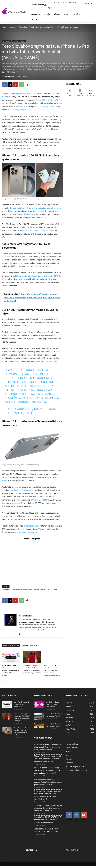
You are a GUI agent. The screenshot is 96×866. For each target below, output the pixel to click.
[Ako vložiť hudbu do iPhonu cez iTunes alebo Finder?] (39, 704)
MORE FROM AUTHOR (30, 646)
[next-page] (7, 680)
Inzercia (69, 755)
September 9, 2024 (18, 413)
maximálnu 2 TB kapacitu (22, 490)
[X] (88, 3)
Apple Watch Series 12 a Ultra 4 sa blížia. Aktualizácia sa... (21, 704)
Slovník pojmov (72, 748)
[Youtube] (91, 6)
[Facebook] (83, 3)
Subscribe (90, 90)
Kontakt (69, 759)
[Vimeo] (91, 3)
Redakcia (69, 762)
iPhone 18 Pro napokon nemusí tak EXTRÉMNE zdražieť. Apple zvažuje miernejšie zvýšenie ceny (48, 758)
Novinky (22, 41)
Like (69, 90)
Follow (80, 90)
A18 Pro (22, 106)
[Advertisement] (32, 561)
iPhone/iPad (23, 27)
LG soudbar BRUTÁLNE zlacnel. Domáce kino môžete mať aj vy (46, 830)
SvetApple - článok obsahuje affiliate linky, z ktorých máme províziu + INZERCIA (30, 589)
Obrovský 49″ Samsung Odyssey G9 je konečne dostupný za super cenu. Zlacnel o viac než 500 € (48, 808)
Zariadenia (12, 27)
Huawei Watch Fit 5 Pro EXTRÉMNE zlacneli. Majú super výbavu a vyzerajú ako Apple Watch (47, 819)
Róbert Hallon (9, 76)
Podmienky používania (75, 766)
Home (4, 27)
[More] (27, 84)
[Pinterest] (15, 84)
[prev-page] (3, 680)
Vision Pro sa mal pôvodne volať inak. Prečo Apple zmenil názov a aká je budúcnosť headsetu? (52, 670)
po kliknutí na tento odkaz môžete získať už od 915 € (36, 276)
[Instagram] (85, 3)
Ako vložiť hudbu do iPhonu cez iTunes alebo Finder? (52, 704)
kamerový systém (47, 106)
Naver (4, 480)
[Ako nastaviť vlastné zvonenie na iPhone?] (39, 725)
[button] (91, 16)
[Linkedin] (21, 634)
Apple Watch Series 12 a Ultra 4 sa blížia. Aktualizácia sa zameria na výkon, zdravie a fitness (10, 670)
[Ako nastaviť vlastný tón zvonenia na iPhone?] (39, 716)
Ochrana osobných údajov (76, 770)
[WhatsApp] (21, 84)
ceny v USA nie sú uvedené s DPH (37, 230)
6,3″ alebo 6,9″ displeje (18, 109)
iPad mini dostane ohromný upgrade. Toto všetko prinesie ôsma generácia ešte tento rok (48, 782)
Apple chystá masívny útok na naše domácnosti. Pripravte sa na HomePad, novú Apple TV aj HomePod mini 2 (48, 795)
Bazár (68, 751)
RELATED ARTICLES (11, 646)
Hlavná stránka (72, 744)
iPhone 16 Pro (41, 100)
